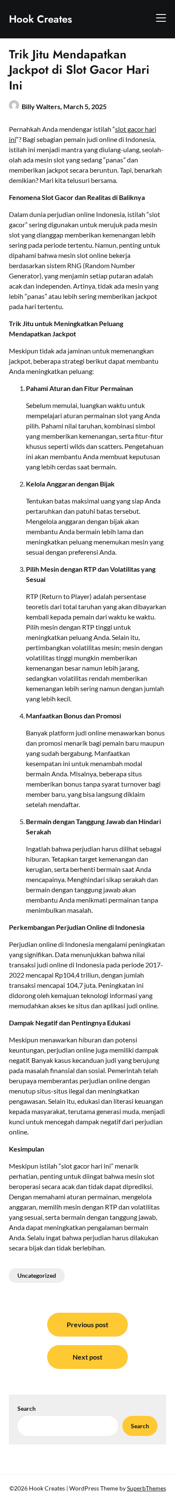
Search (26, 1408)
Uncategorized (36, 1275)
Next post (87, 1357)
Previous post (87, 1324)
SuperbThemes (146, 1488)
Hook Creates (40, 19)
